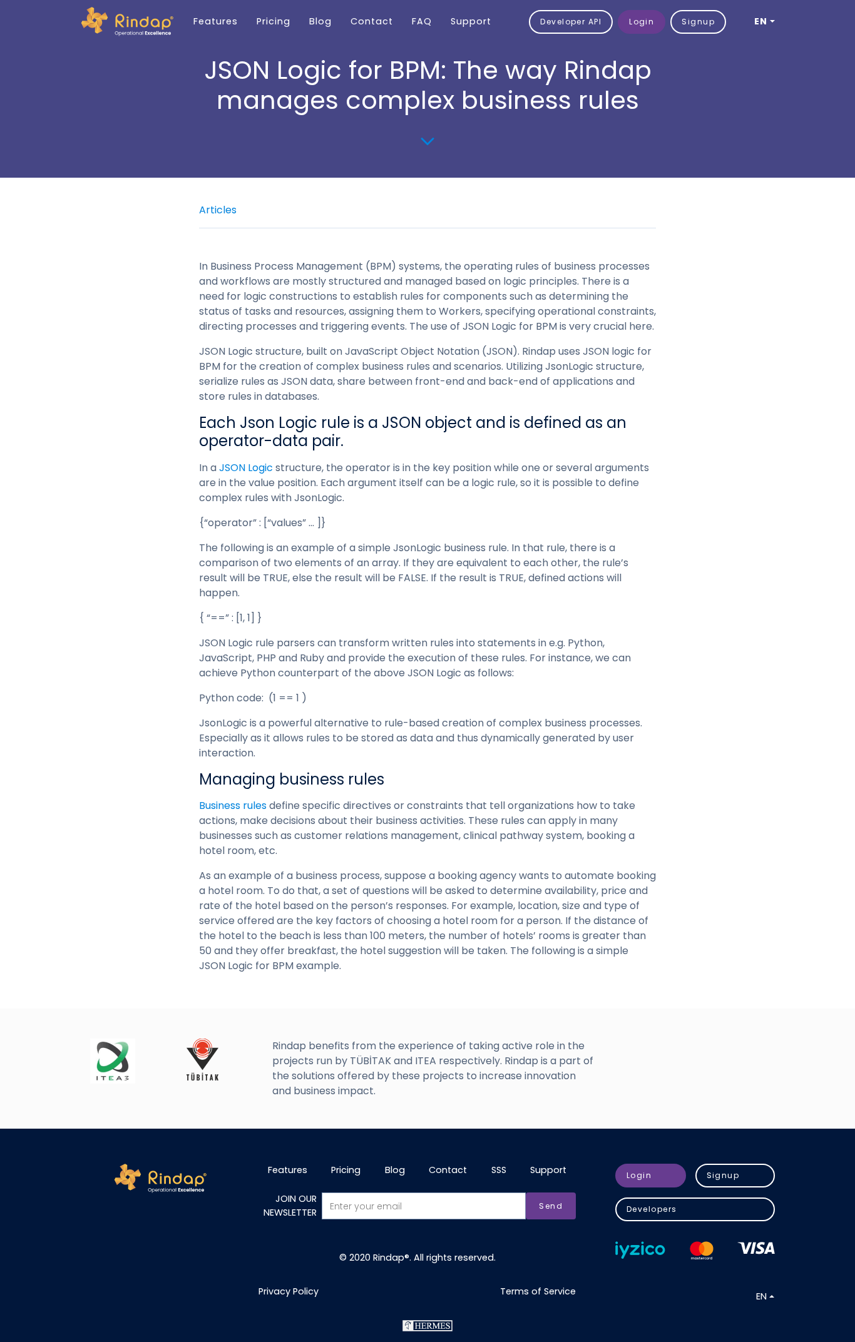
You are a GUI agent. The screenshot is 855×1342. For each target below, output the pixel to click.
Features (215, 21)
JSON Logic (247, 467)
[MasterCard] (702, 1250)
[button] (764, 22)
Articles (218, 210)
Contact (372, 21)
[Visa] (756, 1248)
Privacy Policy (289, 1291)
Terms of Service (538, 1291)
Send (551, 1206)
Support (471, 21)
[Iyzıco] (640, 1250)
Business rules (234, 805)
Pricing (273, 21)
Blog (320, 21)
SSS (498, 1170)
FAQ (422, 21)
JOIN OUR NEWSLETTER (290, 1205)
